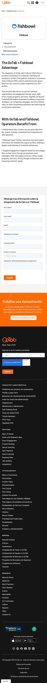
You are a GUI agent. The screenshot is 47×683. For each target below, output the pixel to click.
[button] (42, 2)
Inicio (3, 11)
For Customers (8, 601)
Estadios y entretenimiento (12, 529)
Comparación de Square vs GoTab (15, 553)
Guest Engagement (9, 441)
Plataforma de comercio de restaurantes (17, 389)
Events (4, 591)
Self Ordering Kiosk (9, 410)
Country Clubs (7, 482)
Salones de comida (9, 495)
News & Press (7, 577)
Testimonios (7, 547)
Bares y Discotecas (9, 475)
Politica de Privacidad (23, 664)
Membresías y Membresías (12, 406)
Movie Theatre (7, 515)
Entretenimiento (8, 485)
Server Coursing (8, 447)
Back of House (7, 434)
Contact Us (6, 615)
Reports (5, 608)
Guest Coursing (8, 454)
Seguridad (23, 672)
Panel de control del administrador (15, 399)
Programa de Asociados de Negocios (16, 560)
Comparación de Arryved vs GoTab (15, 557)
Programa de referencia (11, 563)
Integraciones (12, 11)
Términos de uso (23, 668)
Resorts (5, 526)
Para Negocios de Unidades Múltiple (16, 499)
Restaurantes (7, 522)
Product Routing (8, 444)
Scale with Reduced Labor (12, 437)
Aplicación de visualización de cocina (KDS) (19, 396)
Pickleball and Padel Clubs (12, 519)
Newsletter (6, 594)
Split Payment (7, 451)
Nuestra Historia (8, 540)
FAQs (4, 611)
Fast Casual (6, 488)
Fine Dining (6, 492)
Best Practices (8, 584)
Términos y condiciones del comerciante (24, 676)
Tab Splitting (7, 461)
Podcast (5, 598)
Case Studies (7, 588)
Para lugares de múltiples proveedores (17, 502)
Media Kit (6, 581)
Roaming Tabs (7, 457)
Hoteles (5, 512)
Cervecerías (6, 478)
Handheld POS (7, 423)
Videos (5, 604)
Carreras (5, 567)
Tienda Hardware (8, 416)
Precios (5, 543)
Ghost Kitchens (8, 509)
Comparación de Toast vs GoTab (14, 550)
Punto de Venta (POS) (10, 413)
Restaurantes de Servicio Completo (15, 505)
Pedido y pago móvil (10, 393)
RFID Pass (6, 420)
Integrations (6, 464)
